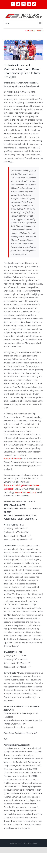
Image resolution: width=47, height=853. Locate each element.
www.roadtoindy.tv (12, 458)
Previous (31, 30)
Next (39, 30)
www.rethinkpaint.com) (25, 492)
